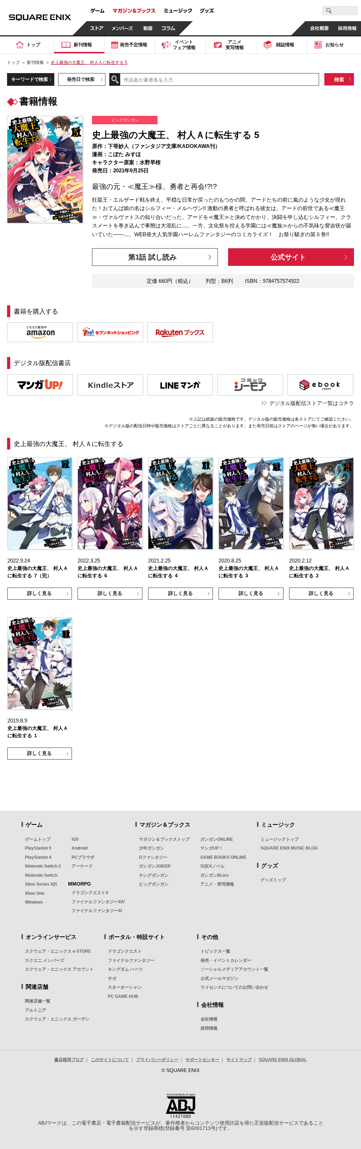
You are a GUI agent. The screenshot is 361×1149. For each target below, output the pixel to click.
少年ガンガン (151, 848)
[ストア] (97, 28)
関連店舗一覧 (37, 1001)
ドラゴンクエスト (125, 951)
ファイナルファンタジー (131, 960)
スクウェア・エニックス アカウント (59, 969)
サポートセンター (202, 1059)
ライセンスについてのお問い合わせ (234, 987)
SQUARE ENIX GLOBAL (283, 1059)
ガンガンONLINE (216, 839)
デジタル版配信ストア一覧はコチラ (311, 403)
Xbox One (34, 893)
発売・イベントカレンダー (226, 960)
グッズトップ (273, 879)
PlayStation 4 (38, 857)
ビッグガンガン (154, 884)
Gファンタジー (153, 857)
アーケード (82, 866)
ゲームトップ (37, 839)
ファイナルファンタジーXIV (98, 901)
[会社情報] (319, 28)
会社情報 (209, 1019)
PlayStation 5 (38, 848)
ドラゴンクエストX (90, 892)
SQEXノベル (212, 866)
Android (79, 848)
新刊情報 (35, 62)
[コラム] (168, 28)
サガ (112, 978)
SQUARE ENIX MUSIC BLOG (289, 848)
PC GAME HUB (123, 996)
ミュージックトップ (280, 839)
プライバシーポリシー (157, 1059)
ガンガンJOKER (155, 866)
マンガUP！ (211, 848)
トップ (13, 62)
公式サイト (288, 257)
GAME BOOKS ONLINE (223, 857)
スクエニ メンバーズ (44, 960)
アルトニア (35, 1010)
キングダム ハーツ (125, 969)
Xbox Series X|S (41, 884)
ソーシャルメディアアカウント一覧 (234, 969)
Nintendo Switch (41, 875)
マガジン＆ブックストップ (164, 839)
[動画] (148, 28)
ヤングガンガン (154, 875)
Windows (34, 902)
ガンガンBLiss (214, 875)
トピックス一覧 (215, 951)
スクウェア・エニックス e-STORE (58, 951)
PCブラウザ (83, 857)
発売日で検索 (80, 79)
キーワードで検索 (29, 79)
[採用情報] (347, 28)
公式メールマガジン (220, 978)
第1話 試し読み (152, 257)
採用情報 (209, 1028)
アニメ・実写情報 (217, 884)
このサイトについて (110, 1059)
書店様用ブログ (69, 1059)
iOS (75, 839)
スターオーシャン (125, 987)
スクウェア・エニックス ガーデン (57, 1019)
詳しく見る (39, 593)
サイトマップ (239, 1059)
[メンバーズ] (122, 28)
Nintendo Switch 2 (43, 866)
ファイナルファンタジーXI (97, 910)
